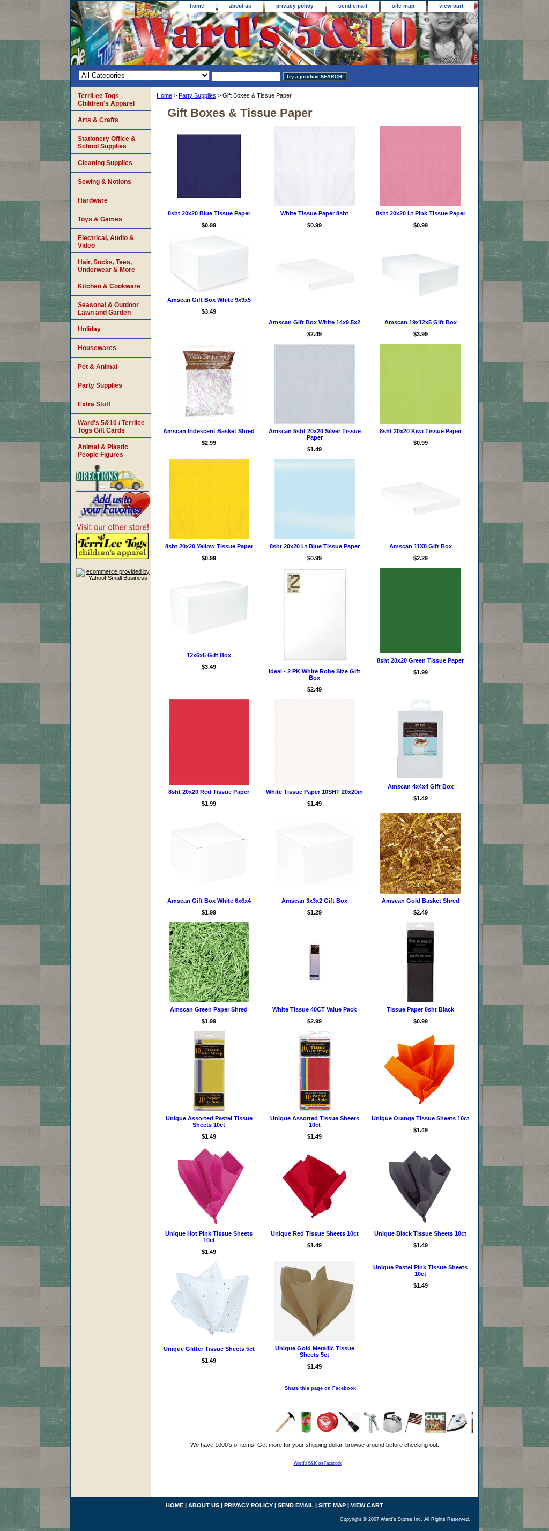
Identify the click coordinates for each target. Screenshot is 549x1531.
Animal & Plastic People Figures (103, 450)
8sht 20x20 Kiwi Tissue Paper (421, 431)
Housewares (97, 348)
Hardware (93, 200)
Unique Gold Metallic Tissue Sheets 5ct (314, 1351)
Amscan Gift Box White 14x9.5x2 (314, 322)
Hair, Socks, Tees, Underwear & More (106, 265)
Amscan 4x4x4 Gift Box (421, 786)
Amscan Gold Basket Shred (420, 900)
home (197, 6)
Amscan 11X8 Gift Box (420, 546)
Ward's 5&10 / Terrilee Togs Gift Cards (111, 426)
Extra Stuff (94, 404)
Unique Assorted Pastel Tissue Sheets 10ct (209, 1121)
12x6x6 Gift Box (209, 655)
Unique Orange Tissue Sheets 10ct (420, 1118)
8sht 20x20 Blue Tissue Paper (209, 213)
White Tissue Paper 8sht (314, 213)
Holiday (89, 329)
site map (403, 6)
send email (352, 6)
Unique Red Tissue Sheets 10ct (315, 1233)
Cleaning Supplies (105, 163)
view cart (451, 6)
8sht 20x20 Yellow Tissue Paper (209, 546)
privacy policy (295, 6)
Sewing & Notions (104, 181)
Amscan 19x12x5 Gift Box (420, 322)
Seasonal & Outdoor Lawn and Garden (108, 308)
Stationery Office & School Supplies (107, 142)
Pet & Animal (97, 366)
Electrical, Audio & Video (106, 241)
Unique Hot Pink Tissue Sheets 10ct (209, 1236)
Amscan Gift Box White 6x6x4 (209, 900)
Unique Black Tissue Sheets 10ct (420, 1233)
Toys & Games (100, 219)
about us (240, 6)
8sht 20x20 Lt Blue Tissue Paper (315, 546)
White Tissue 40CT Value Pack (314, 1009)
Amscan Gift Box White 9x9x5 (209, 299)
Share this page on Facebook (320, 1388)
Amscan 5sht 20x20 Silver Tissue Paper (315, 434)
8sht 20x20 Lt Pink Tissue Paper (420, 213)
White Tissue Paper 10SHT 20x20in (314, 792)
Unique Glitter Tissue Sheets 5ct (209, 1349)
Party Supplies (197, 95)
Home (164, 95)
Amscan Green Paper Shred (209, 1009)
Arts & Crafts (98, 120)
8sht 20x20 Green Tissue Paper (420, 660)
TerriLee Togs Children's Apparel (106, 99)
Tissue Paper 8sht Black (420, 1009)
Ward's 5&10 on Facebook (318, 1463)
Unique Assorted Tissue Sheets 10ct (314, 1121)
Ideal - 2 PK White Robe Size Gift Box (314, 674)
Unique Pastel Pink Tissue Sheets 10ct (420, 1270)
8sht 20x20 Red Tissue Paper (208, 792)
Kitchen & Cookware (109, 286)
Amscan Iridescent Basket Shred (209, 431)
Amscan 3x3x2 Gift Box (314, 900)
